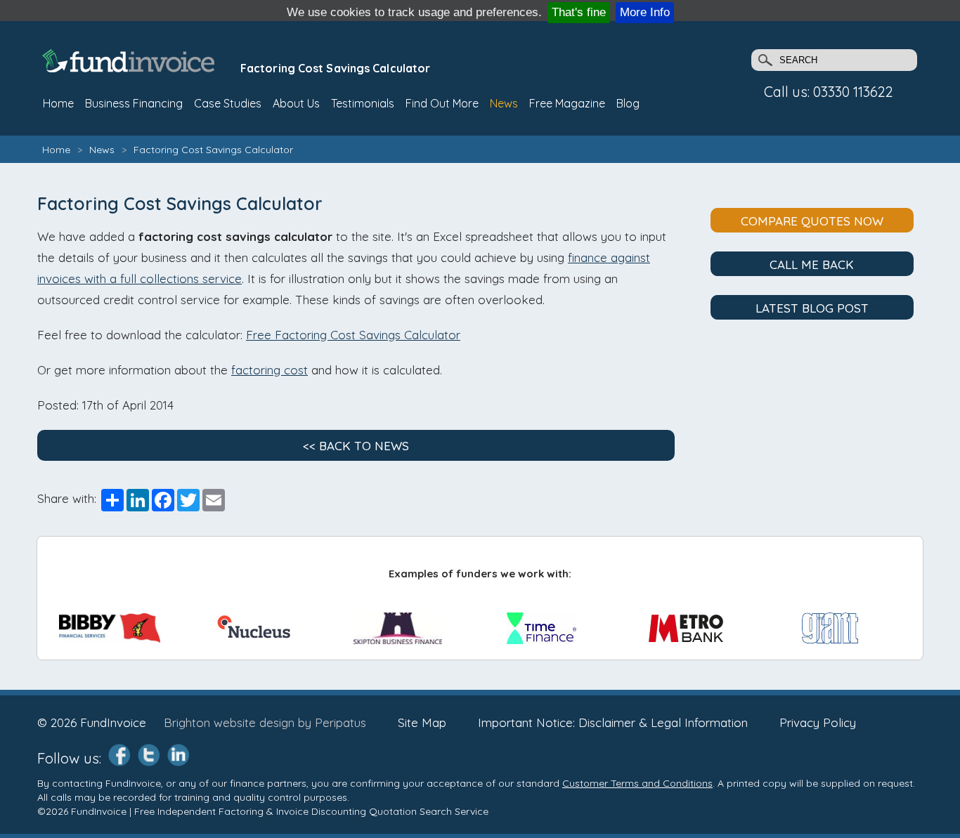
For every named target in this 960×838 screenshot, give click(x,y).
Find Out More (442, 103)
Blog (628, 103)
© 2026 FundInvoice (91, 722)
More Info (645, 12)
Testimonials (362, 103)
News (504, 103)
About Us (296, 103)
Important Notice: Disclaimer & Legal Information (613, 722)
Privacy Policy (817, 722)
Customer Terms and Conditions (637, 783)
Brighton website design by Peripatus (265, 722)
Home (56, 149)
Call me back (812, 264)
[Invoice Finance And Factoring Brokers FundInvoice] (130, 67)
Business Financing (134, 103)
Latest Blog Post (812, 308)
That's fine (579, 12)
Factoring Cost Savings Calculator (213, 149)
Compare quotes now (812, 221)
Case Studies (227, 103)
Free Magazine (567, 103)
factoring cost (269, 369)
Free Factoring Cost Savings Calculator (353, 334)
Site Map (422, 722)
